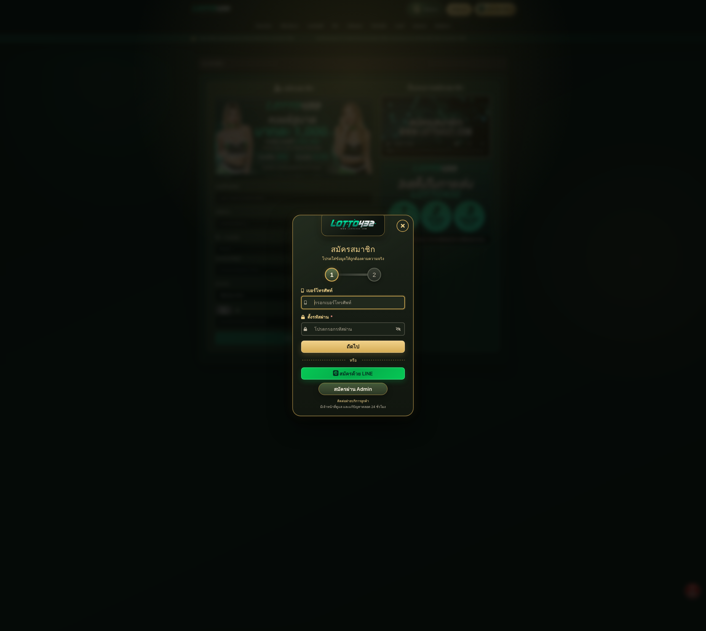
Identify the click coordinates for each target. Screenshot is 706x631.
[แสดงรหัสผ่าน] (398, 329)
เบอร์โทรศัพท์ (319, 290)
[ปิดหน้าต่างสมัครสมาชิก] (403, 226)
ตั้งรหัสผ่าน (319, 317)
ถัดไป (353, 346)
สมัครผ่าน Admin (353, 389)
